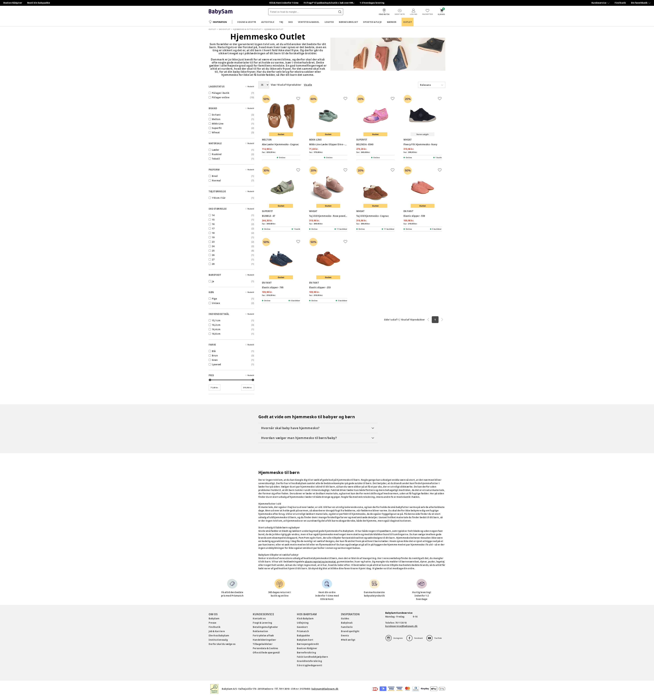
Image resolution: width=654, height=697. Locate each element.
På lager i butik (220, 93)
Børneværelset (348, 22)
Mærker (391, 22)
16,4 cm (216, 329)
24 (213, 246)
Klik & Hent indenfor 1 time (284, 2)
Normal (216, 180)
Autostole (267, 22)
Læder (215, 149)
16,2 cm (216, 324)
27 (213, 259)
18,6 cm (216, 333)
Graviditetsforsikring (309, 661)
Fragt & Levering (262, 622)
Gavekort (302, 627)
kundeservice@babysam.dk (401, 626)
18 (213, 232)
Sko (290, 22)
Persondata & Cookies (265, 648)
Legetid (329, 22)
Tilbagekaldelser (262, 644)
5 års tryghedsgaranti (309, 665)
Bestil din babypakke (38, 2)
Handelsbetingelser (264, 639)
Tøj (281, 22)
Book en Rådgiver (12, 2)
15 (213, 219)
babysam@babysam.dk (325, 688)
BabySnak (347, 622)
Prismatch (303, 631)
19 (213, 237)
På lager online (220, 97)
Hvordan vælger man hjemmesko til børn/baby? (299, 438)
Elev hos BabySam (219, 635)
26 (213, 255)
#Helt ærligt (348, 639)
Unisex (216, 303)
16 (213, 224)
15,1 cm (216, 320)
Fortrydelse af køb (263, 635)
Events (345, 635)
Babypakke (303, 635)
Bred (214, 176)
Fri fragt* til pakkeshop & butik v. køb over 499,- (329, 2)
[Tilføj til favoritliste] (298, 98)
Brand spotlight (350, 631)
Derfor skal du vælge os (222, 644)
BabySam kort (305, 639)
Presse (212, 622)
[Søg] (340, 12)
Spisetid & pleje (372, 22)
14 (213, 215)
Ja (213, 281)
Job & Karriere (217, 631)
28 (213, 263)
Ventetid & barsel (309, 22)
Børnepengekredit (308, 644)
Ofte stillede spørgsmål (266, 652)
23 (213, 241)
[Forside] (220, 12)
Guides (345, 618)
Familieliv (347, 627)
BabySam (214, 618)
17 (213, 228)
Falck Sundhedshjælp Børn (312, 656)
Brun (215, 355)
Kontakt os (259, 618)
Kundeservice (598, 2)
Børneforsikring (306, 652)
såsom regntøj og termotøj (320, 561)
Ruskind (217, 154)
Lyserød (216, 364)
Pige (214, 298)
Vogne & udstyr (246, 22)
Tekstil (216, 158)
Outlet (407, 22)
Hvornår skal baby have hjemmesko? (290, 428)
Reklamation (260, 631)
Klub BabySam (305, 618)
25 (213, 250)
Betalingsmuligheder (265, 627)
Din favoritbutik (639, 2)
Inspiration (220, 22)
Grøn (215, 360)
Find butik (620, 2)
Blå (214, 351)
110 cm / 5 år (219, 197)
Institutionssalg (218, 639)
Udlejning (303, 622)
